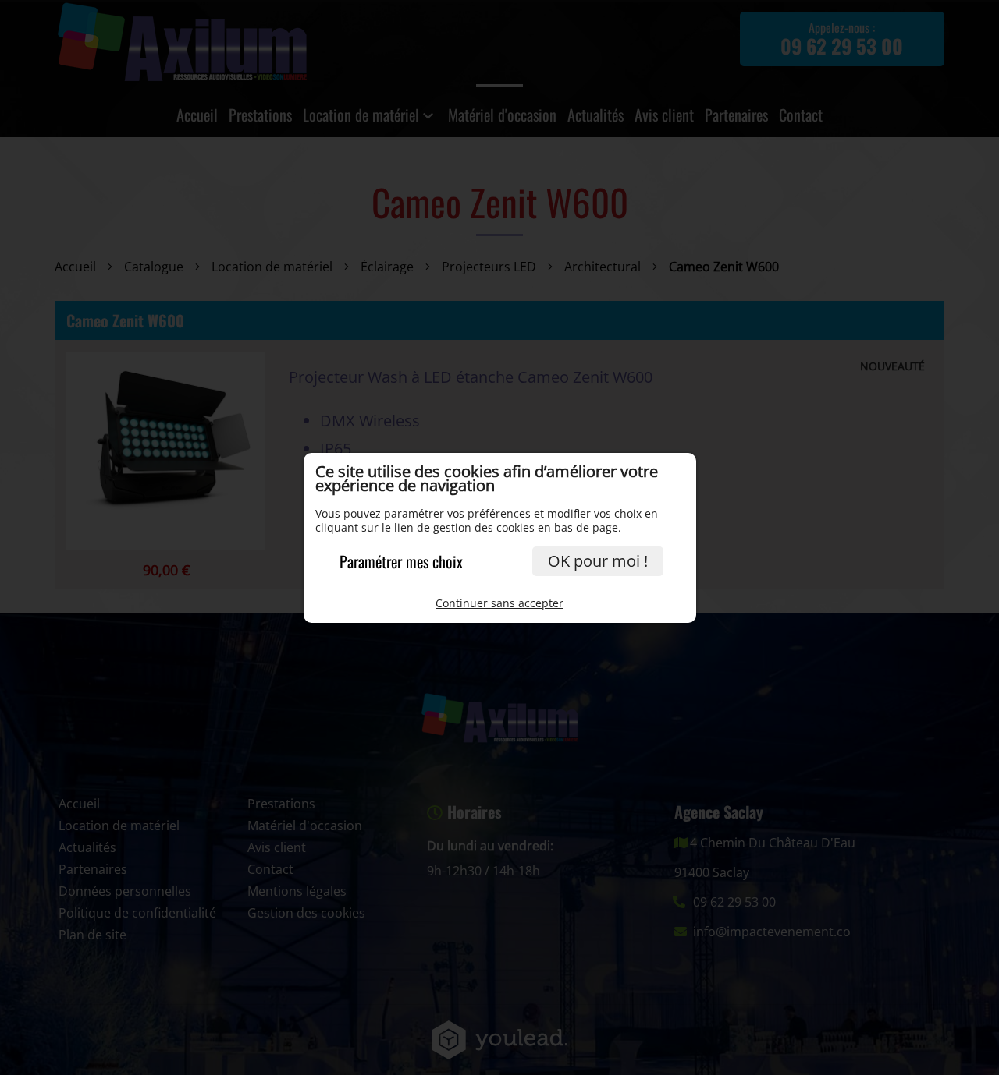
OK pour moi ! (598, 560)
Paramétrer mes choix (401, 561)
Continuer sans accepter (499, 603)
